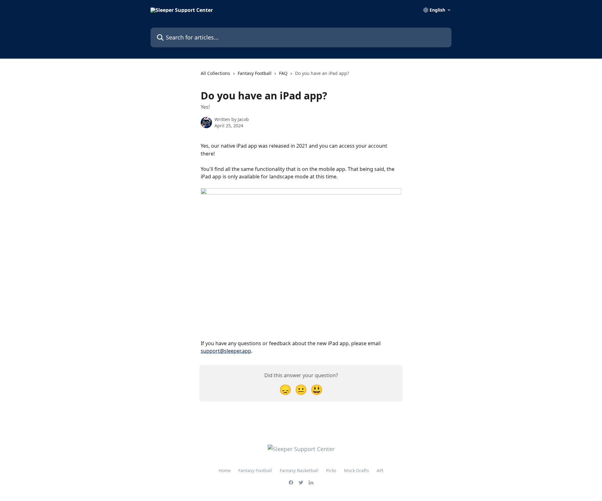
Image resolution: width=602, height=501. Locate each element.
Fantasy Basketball (299, 470)
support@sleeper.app (226, 350)
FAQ (283, 73)
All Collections (215, 73)
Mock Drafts (356, 470)
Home (225, 470)
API (380, 470)
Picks (331, 470)
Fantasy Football (255, 73)
